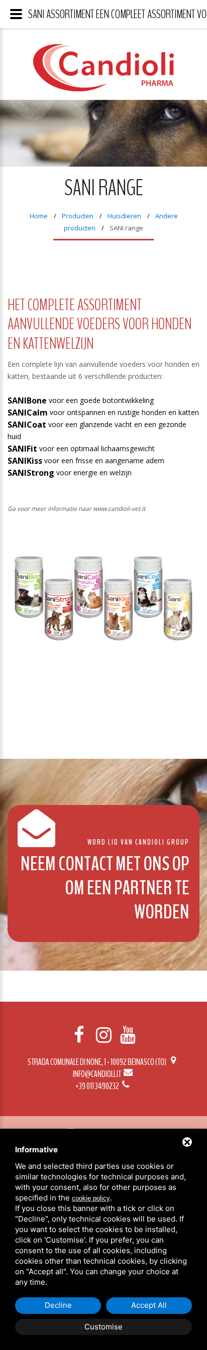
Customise (103, 1326)
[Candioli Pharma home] (103, 75)
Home (39, 215)
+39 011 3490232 (97, 1086)
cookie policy (91, 1198)
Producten (77, 215)
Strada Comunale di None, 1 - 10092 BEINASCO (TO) (97, 1062)
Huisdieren (124, 215)
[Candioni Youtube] (127, 1035)
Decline (58, 1305)
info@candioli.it (97, 1074)
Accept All (149, 1305)
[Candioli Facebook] (79, 1035)
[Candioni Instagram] (103, 1035)
